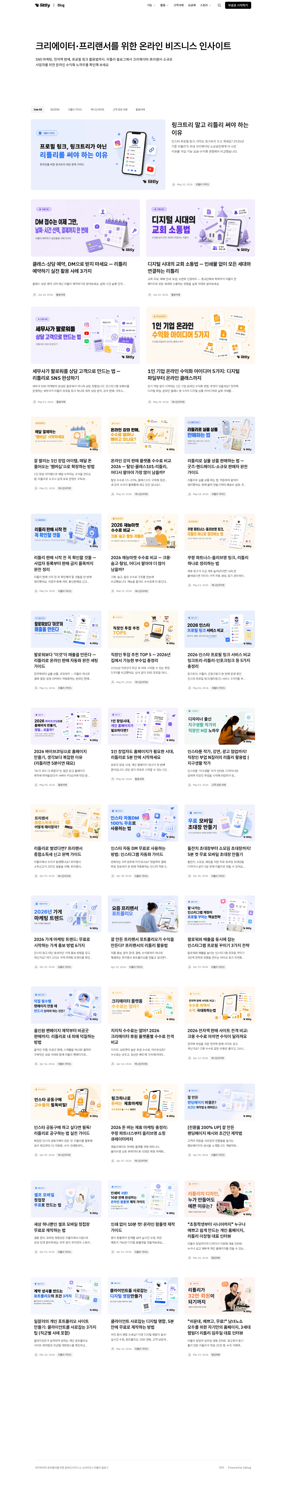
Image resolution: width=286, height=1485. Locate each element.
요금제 (192, 5)
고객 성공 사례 (120, 109)
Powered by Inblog (239, 1467)
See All (38, 109)
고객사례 (179, 5)
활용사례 (140, 109)
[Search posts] (219, 5)
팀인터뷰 (54, 109)
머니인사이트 (97, 109)
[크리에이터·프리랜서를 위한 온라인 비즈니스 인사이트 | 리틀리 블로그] (42, 5)
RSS (221, 1467)
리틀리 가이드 (75, 109)
